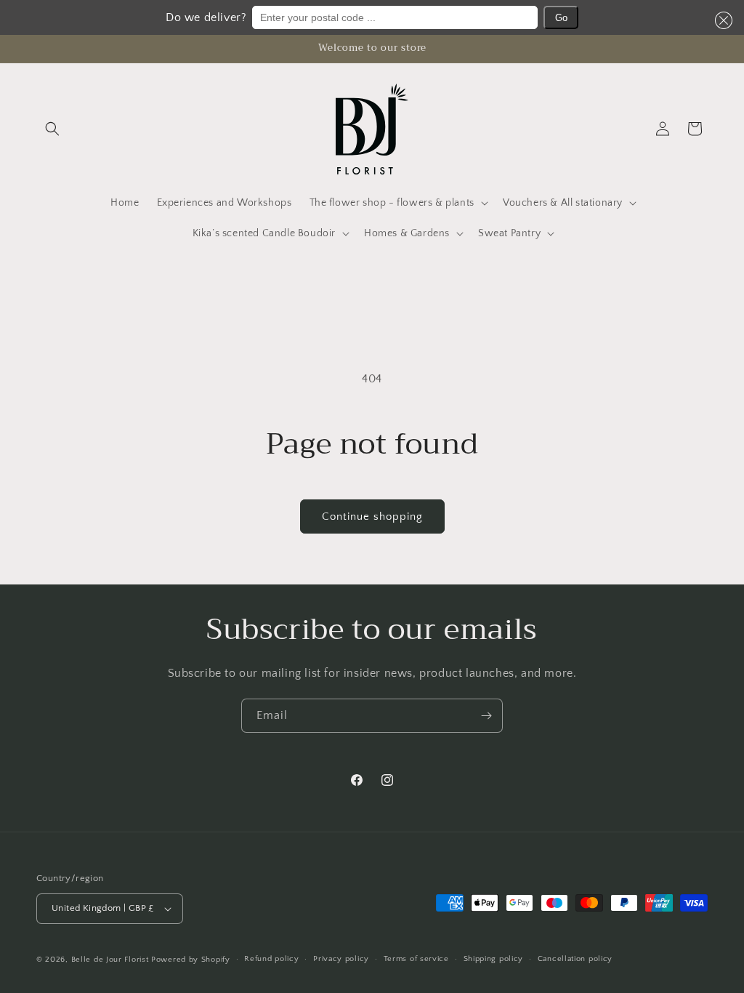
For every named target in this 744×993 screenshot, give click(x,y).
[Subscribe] (486, 716)
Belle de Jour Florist (110, 959)
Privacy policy (341, 958)
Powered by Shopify (190, 959)
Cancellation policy (575, 958)
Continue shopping (372, 516)
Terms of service (416, 958)
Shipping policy (494, 958)
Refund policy (271, 958)
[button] (720, 20)
